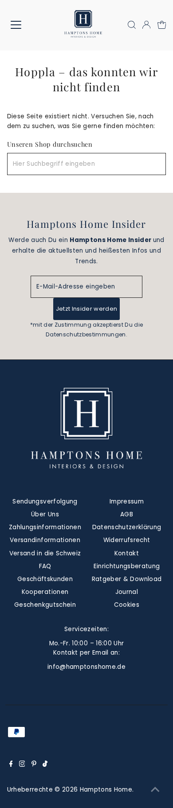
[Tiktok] (45, 765)
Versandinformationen (45, 540)
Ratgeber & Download (126, 579)
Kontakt (126, 553)
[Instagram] (22, 765)
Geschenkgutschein (45, 605)
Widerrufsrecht (126, 540)
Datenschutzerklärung (126, 527)
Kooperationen (45, 592)
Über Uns (45, 514)
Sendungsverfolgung (44, 501)
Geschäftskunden (45, 579)
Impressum (127, 501)
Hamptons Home (106, 789)
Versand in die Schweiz (45, 553)
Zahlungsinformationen (45, 527)
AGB (126, 514)
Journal (126, 592)
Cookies (126, 605)
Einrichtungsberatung (127, 566)
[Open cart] (161, 24)
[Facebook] (11, 765)
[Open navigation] (23, 25)
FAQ (45, 566)
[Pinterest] (34, 765)
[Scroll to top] (155, 790)
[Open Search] (132, 25)
